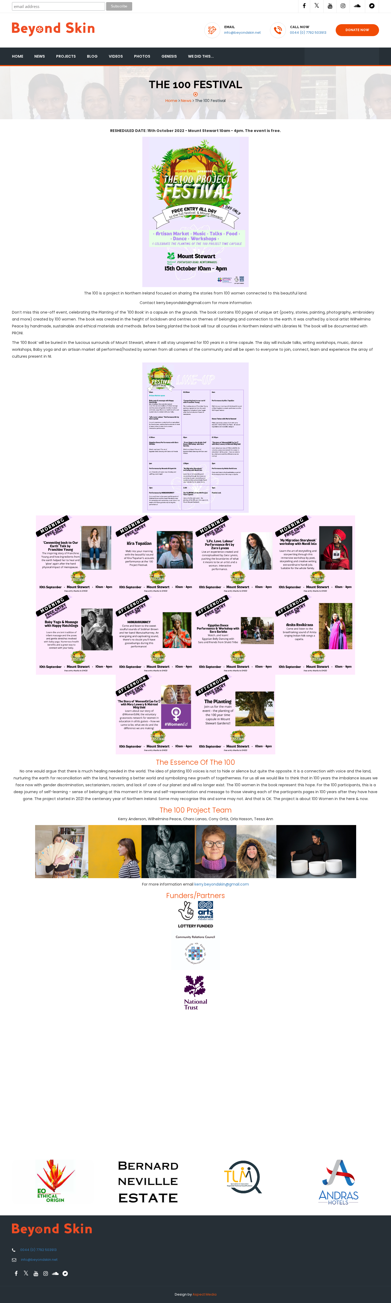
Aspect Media (205, 1294)
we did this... (201, 56)
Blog (92, 56)
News (39, 56)
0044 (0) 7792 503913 (308, 32)
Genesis (169, 56)
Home (17, 56)
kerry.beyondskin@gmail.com (221, 884)
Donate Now (357, 30)
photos (142, 56)
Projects (66, 56)
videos (116, 56)
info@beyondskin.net (242, 32)
